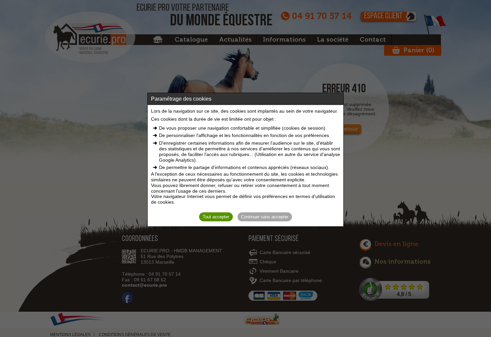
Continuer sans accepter (264, 216)
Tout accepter (216, 216)
